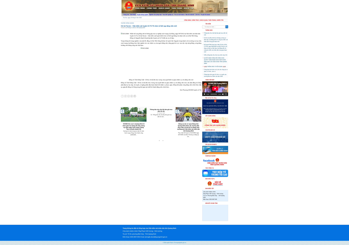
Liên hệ (197, 14)
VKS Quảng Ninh (141, 27)
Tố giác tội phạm (205, 14)
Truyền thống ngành (142, 14)
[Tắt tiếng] (223, 94)
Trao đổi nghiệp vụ (168, 14)
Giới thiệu (133, 14)
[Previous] (124, 120)
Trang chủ (126, 14)
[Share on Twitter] (125, 96)
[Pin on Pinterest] (131, 96)
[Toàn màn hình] (226, 94)
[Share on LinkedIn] (134, 96)
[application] (215, 88)
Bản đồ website (190, 14)
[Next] (198, 120)
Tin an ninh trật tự (179, 14)
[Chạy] (204, 94)
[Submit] (226, 26)
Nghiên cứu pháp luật (155, 14)
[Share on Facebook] (122, 96)
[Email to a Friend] (128, 96)
